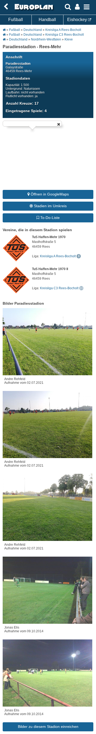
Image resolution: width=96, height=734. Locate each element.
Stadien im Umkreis (50, 206)
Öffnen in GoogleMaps (49, 194)
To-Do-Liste (49, 217)
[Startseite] (33, 10)
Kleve (69, 39)
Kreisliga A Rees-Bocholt (63, 30)
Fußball (15, 19)
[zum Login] (6, 7)
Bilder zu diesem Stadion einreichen (48, 726)
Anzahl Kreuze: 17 (22, 103)
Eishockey (77, 19)
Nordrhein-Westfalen (46, 39)
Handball (47, 19)
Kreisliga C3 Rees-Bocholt (64, 34)
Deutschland (32, 30)
